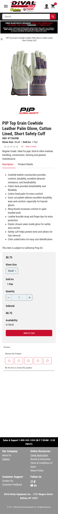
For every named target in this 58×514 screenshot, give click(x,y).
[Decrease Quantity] (9, 297)
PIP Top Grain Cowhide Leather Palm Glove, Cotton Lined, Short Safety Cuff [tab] (29, 39)
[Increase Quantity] (29, 297)
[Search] (53, 16)
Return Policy (37, 470)
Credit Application (39, 455)
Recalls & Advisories (40, 459)
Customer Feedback (12, 484)
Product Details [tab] (25, 164)
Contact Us (7, 480)
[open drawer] (5, 6)
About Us (6, 455)
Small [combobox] (11, 270)
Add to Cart (29, 333)
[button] (9, 361)
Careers (6, 459)
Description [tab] (7, 164)
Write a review (31, 147)
